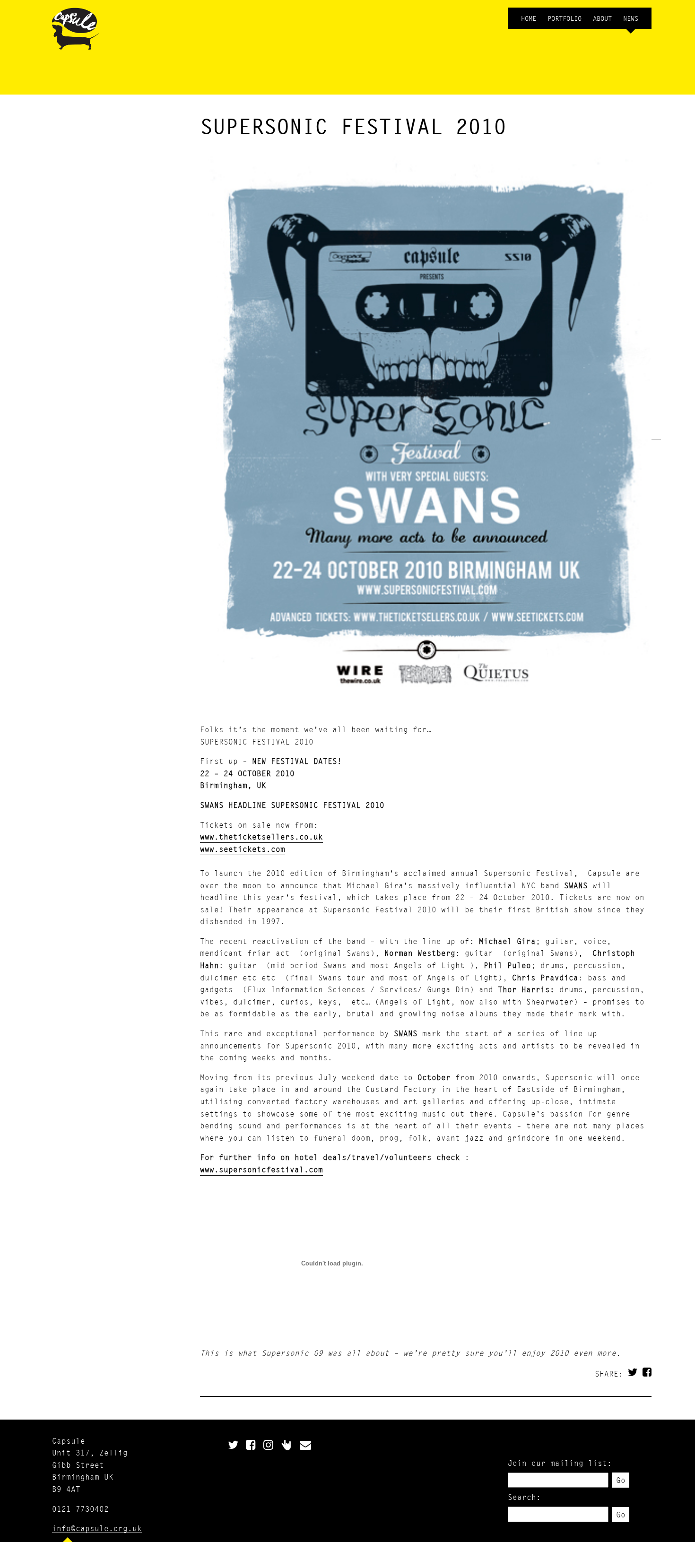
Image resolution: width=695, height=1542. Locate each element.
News (630, 18)
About (602, 18)
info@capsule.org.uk (97, 1528)
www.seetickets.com (242, 848)
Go (621, 1479)
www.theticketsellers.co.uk (261, 836)
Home (528, 18)
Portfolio (564, 18)
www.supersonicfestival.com (261, 1169)
